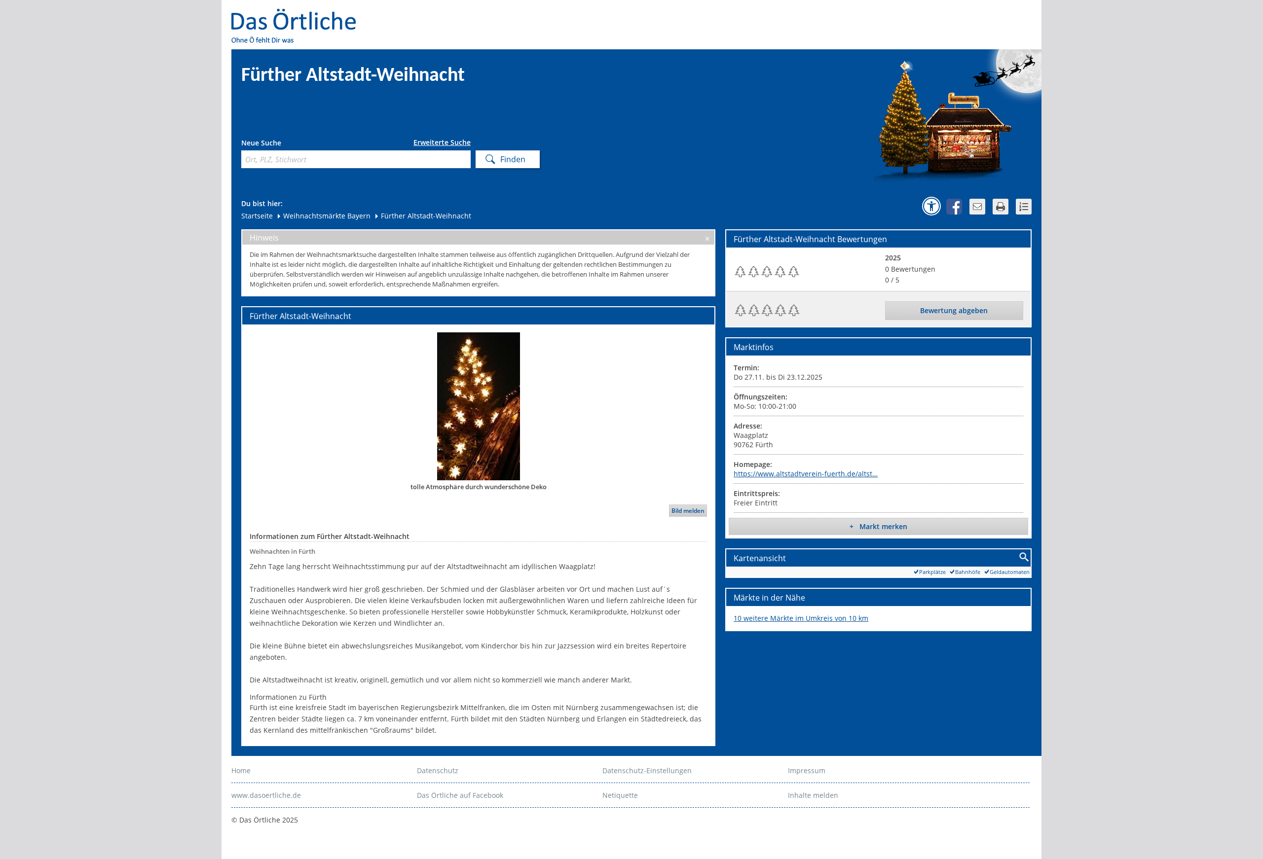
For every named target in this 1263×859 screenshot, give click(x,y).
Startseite (257, 215)
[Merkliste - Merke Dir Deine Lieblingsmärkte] (1024, 207)
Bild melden (688, 510)
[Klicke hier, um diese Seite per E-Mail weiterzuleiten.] (977, 207)
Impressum (806, 770)
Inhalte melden (813, 795)
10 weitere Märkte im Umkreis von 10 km (801, 618)
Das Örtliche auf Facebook (460, 795)
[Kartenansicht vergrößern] (1024, 557)
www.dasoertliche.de (266, 795)
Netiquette (620, 795)
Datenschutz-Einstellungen (647, 770)
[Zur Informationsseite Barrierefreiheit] (931, 206)
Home (241, 770)
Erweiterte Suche (442, 142)
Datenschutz (437, 770)
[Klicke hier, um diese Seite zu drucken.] (1000, 207)
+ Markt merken (878, 526)
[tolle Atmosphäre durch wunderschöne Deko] (478, 406)
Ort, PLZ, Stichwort (285, 144)
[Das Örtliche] (298, 15)
